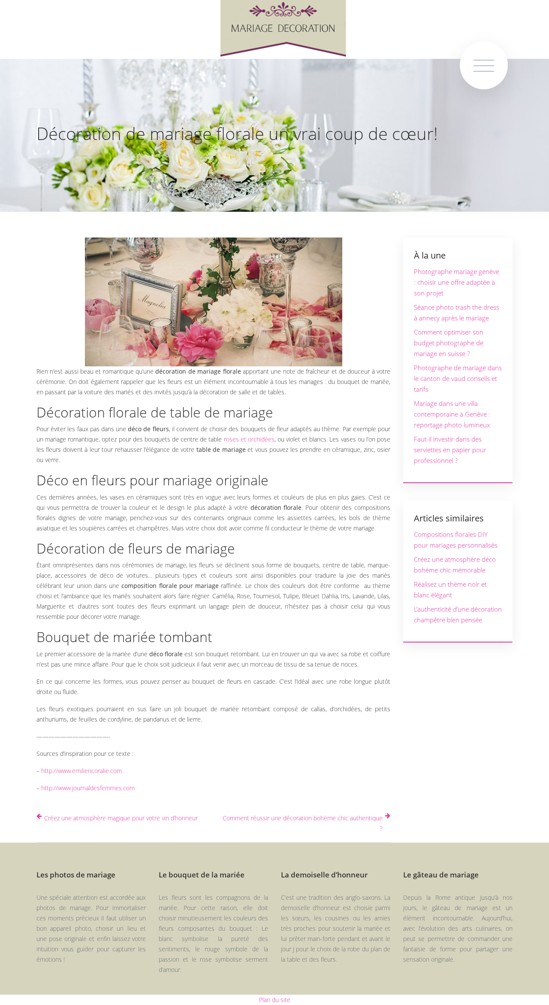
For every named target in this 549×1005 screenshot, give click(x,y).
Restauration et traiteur (41, 591)
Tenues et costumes (36, 646)
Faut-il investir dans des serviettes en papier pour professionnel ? (450, 450)
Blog (28, 693)
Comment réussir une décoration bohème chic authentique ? (303, 823)
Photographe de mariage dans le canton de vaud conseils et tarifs (458, 378)
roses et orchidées (249, 439)
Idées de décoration (39, 320)
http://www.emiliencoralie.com (81, 771)
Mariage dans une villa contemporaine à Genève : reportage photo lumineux (452, 414)
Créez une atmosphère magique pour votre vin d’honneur (121, 818)
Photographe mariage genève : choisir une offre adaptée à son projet (456, 282)
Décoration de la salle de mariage (39, 456)
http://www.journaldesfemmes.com (88, 788)
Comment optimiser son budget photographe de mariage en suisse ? (448, 343)
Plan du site (274, 1000)
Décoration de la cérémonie (39, 383)
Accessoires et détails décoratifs (40, 528)
